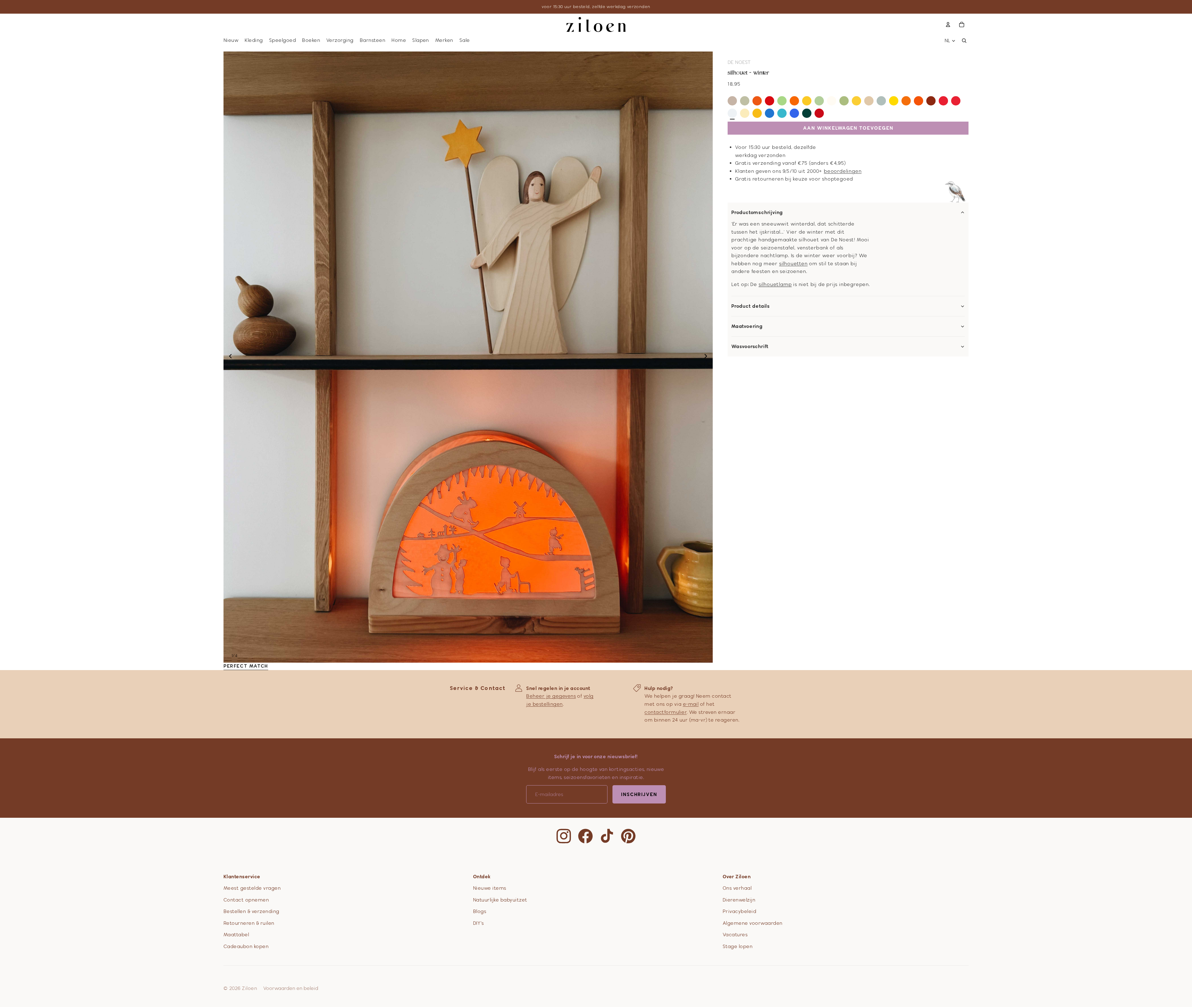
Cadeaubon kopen (246, 946)
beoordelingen (842, 171)
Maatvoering (747, 326)
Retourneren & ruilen (249, 923)
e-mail (691, 704)
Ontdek (482, 876)
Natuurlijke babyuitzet (500, 900)
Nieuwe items (489, 888)
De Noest (739, 62)
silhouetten (793, 263)
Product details (750, 306)
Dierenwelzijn (739, 900)
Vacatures (735, 935)
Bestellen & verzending (251, 911)
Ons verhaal (737, 888)
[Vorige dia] (229, 357)
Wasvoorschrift (750, 346)
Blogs (479, 911)
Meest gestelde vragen (252, 888)
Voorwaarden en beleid (290, 988)
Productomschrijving (757, 212)
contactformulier (665, 712)
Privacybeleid (739, 911)
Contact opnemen (246, 900)
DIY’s (478, 923)
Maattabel (236, 935)
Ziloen (249, 988)
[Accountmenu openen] (948, 24)
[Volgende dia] (707, 357)
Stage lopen (737, 946)
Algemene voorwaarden (753, 923)
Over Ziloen (737, 876)
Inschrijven (639, 794)
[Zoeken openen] (964, 40)
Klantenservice (242, 876)
